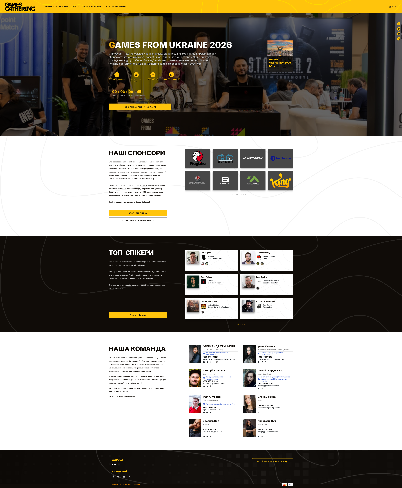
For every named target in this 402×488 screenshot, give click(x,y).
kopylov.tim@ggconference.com (215, 383)
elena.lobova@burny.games (269, 408)
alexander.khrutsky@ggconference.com (219, 359)
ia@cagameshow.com (211, 410)
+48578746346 (209, 429)
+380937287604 (265, 429)
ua (393, 7)
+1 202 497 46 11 (209, 407)
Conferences (50, 7)
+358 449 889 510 (265, 405)
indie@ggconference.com (268, 432)
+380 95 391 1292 (265, 357)
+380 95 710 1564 (210, 381)
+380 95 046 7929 (265, 383)
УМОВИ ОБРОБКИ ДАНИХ (92, 7)
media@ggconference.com (268, 386)
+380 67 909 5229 (210, 357)
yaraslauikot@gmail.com (212, 432)
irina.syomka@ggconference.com (271, 359)
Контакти (63, 6)
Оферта (75, 7)
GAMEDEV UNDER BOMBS (116, 7)
